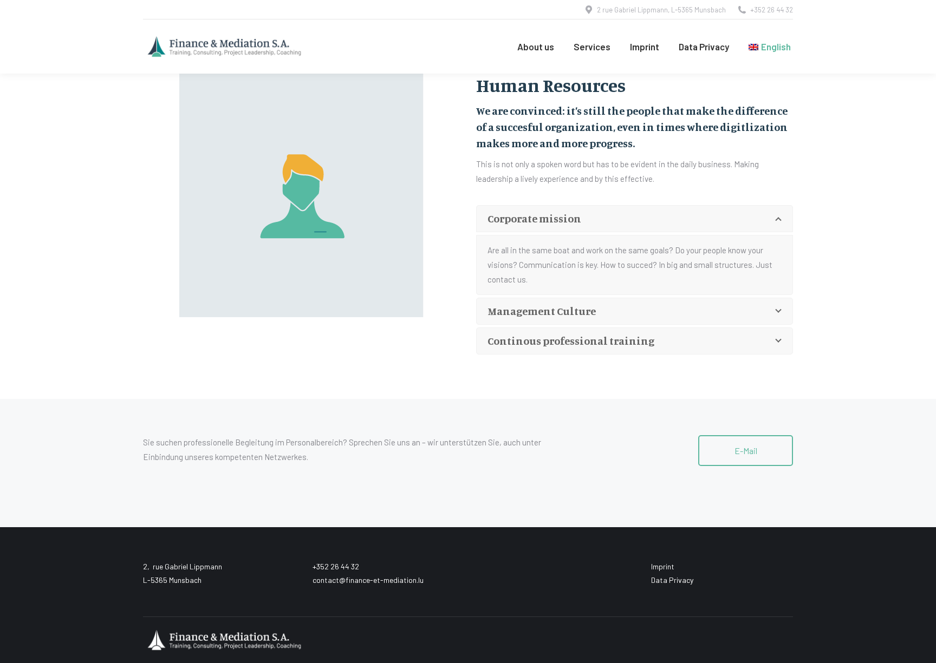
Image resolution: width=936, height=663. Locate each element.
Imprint (662, 566)
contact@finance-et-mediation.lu (368, 580)
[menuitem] (769, 46)
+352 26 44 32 (771, 9)
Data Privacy (672, 580)
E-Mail (745, 450)
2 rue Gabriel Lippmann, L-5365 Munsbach (661, 9)
